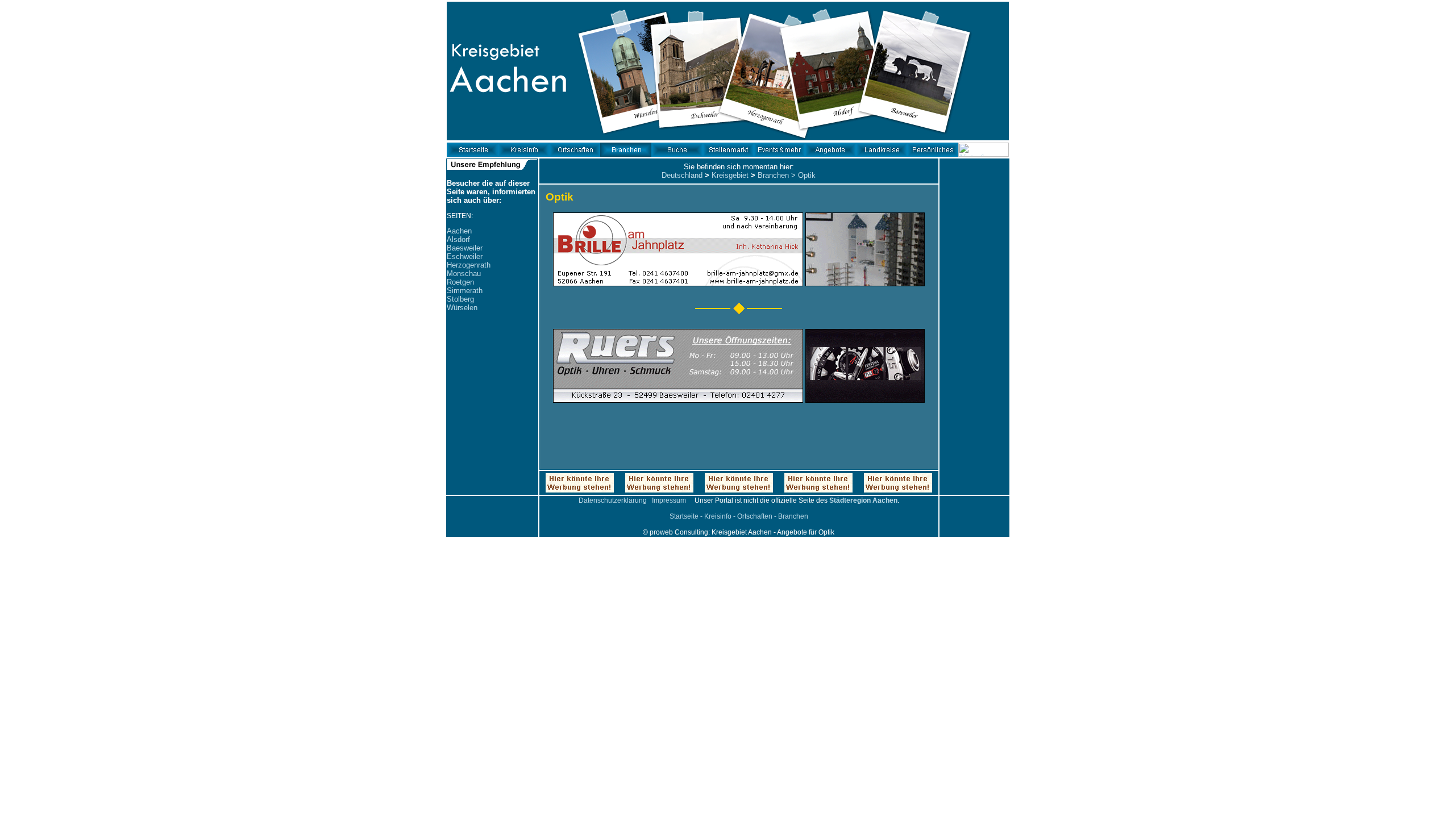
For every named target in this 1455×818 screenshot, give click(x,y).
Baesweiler (465, 248)
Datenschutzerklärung (613, 500)
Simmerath (465, 290)
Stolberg (460, 299)
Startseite (684, 516)
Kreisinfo (717, 516)
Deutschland (682, 175)
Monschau (464, 273)
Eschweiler (465, 256)
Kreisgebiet (730, 175)
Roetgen (460, 282)
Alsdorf (458, 239)
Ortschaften (754, 516)
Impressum (669, 500)
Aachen (459, 231)
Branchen (773, 175)
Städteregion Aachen (863, 500)
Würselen (462, 307)
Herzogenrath (468, 265)
